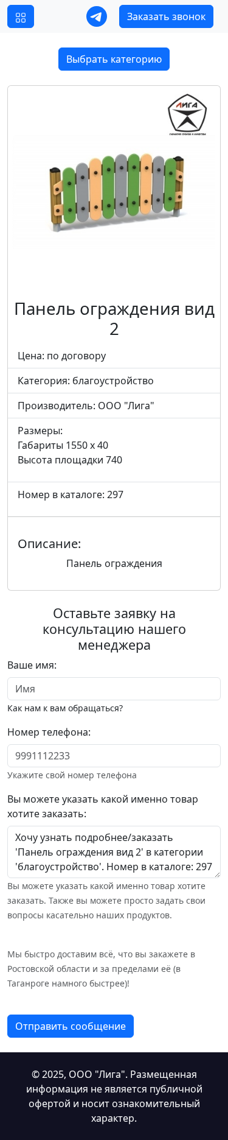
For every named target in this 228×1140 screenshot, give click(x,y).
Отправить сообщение (70, 1026)
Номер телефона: (49, 732)
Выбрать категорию (114, 59)
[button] (20, 16)
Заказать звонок (166, 16)
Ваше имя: (32, 665)
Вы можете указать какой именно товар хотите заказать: (102, 806)
